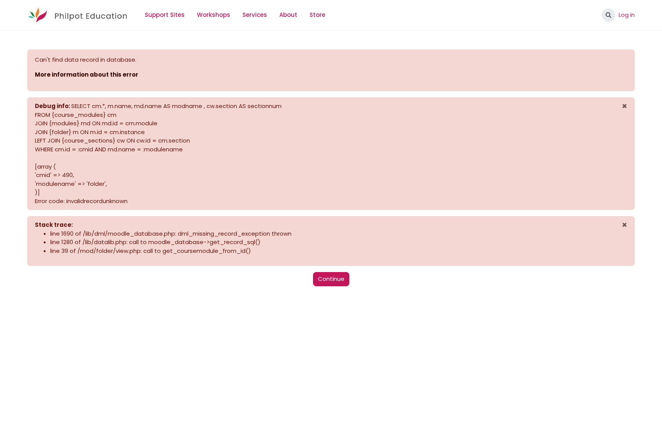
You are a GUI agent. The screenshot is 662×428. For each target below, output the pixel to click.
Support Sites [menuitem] (165, 15)
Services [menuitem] (255, 15)
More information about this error (86, 75)
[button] (608, 15)
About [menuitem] (288, 15)
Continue (331, 279)
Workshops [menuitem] (213, 15)
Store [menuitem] (317, 15)
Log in (627, 15)
